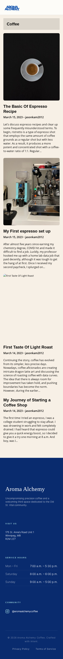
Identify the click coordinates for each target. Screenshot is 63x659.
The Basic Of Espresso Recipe (25, 108)
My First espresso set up (27, 231)
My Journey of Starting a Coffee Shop (27, 402)
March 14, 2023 (13, 353)
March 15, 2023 (13, 117)
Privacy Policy (21, 649)
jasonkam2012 (34, 117)
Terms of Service (46, 649)
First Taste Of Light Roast (28, 347)
